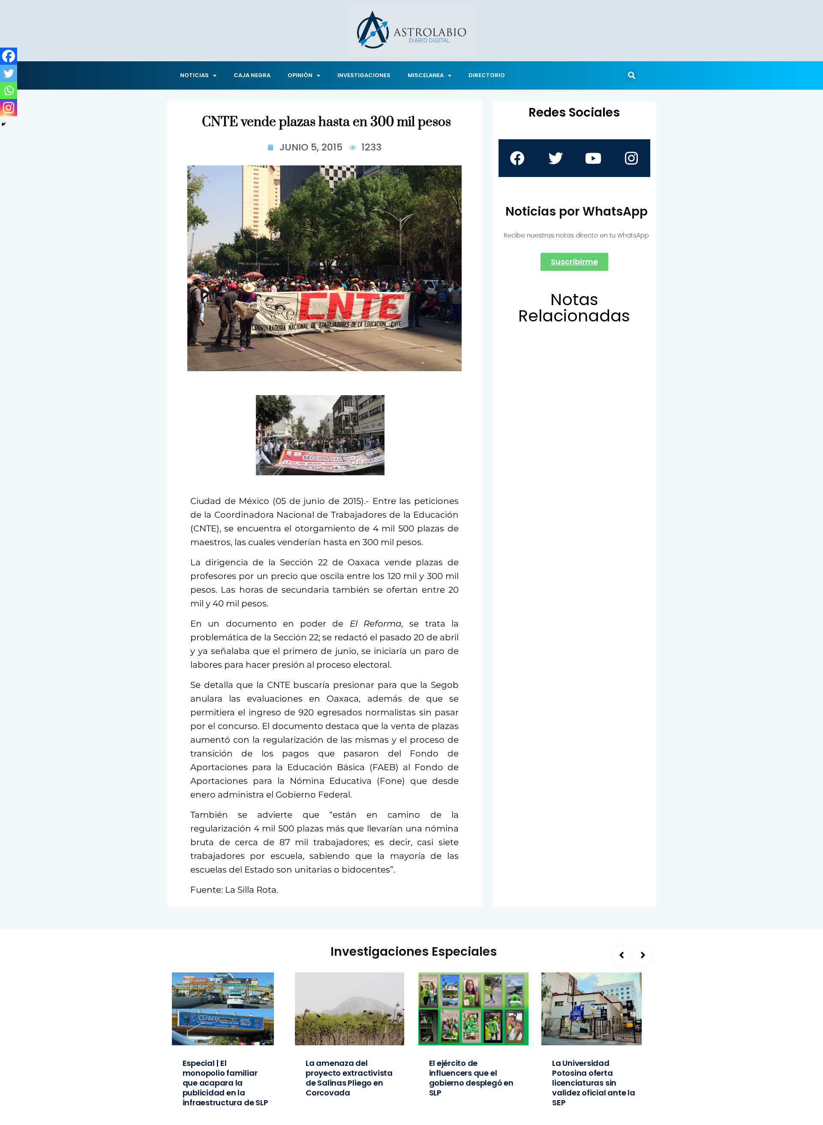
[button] (631, 75)
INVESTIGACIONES (363, 75)
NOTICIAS (194, 75)
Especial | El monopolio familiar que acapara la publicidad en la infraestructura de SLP (225, 1083)
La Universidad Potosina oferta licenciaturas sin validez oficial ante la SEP (593, 1083)
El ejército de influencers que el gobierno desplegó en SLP (471, 1078)
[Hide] (3, 124)
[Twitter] (8, 73)
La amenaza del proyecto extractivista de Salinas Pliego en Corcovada (349, 1078)
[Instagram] (8, 107)
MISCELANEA (426, 75)
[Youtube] (593, 158)
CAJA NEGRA (252, 75)
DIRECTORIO (487, 75)
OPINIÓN (300, 75)
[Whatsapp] (8, 90)
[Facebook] (8, 56)
